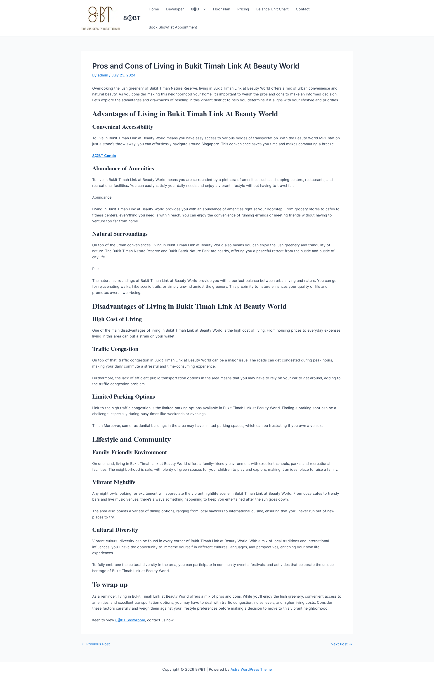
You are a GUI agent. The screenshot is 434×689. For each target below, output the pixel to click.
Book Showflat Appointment (173, 27)
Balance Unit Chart (272, 9)
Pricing (243, 9)
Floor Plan (221, 9)
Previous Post (96, 644)
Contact (303, 9)
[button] (203, 9)
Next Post (341, 644)
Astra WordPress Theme (251, 669)
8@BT (132, 17)
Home (154, 9)
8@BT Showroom (130, 620)
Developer (175, 9)
